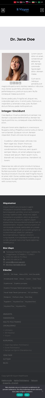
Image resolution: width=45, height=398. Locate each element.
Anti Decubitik (34, 274)
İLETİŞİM (7, 359)
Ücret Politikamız (12, 348)
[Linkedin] (20, 83)
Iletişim (34, 380)
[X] (14, 83)
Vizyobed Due (18, 302)
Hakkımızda (7, 380)
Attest (21, 279)
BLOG (5, 363)
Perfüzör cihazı (17, 297)
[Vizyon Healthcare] (22, 10)
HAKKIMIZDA (8, 318)
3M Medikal (10, 333)
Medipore (7, 297)
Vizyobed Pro (21, 306)
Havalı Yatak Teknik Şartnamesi (15, 292)
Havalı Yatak (36, 288)
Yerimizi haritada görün (16, 265)
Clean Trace (37, 279)
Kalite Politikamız (21, 380)
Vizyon (7, 336)
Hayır (27, 395)
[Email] (11, 83)
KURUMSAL (8, 341)
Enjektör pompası (20, 283)
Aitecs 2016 (23, 274)
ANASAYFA (7, 314)
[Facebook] (17, 83)
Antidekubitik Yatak (11, 279)
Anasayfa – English (10, 383)
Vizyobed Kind (30, 302)
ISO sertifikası (33, 292)
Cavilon (28, 279)
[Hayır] (42, 391)
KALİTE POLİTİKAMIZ (12, 322)
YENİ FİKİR (7, 355)
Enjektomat (8, 283)
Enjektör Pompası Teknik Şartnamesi (17, 288)
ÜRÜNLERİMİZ (9, 326)
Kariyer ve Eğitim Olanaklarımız (18, 350)
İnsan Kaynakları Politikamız (17, 345)
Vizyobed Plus (9, 306)
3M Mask (14, 274)
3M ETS (6, 274)
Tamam (19, 395)
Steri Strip (28, 297)
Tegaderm (7, 302)
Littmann (9, 330)
